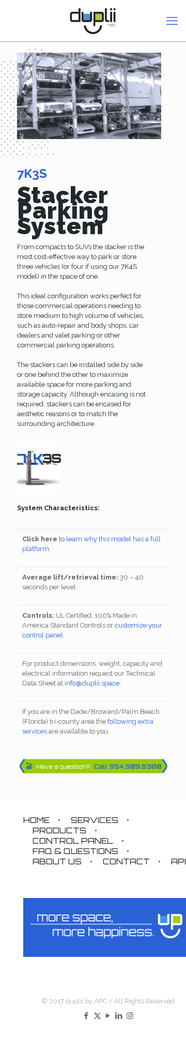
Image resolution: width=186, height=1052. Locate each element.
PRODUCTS (59, 830)
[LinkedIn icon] (119, 1015)
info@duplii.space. (93, 683)
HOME (36, 820)
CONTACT (126, 861)
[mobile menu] (172, 20)
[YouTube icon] (108, 1015)
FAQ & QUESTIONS (75, 851)
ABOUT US (57, 861)
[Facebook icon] (86, 1015)
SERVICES (94, 820)
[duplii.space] (93, 20)
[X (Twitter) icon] (97, 1015)
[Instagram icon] (130, 1015)
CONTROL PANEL (73, 841)
